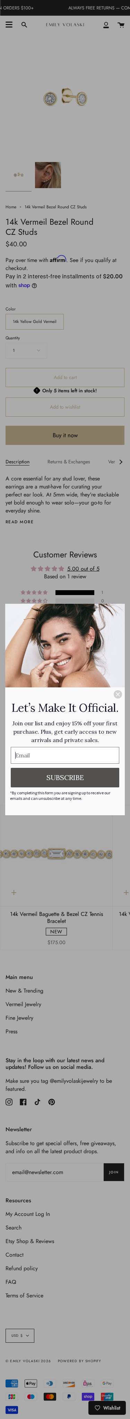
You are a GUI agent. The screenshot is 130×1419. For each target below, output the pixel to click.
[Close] (118, 694)
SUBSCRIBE (65, 777)
